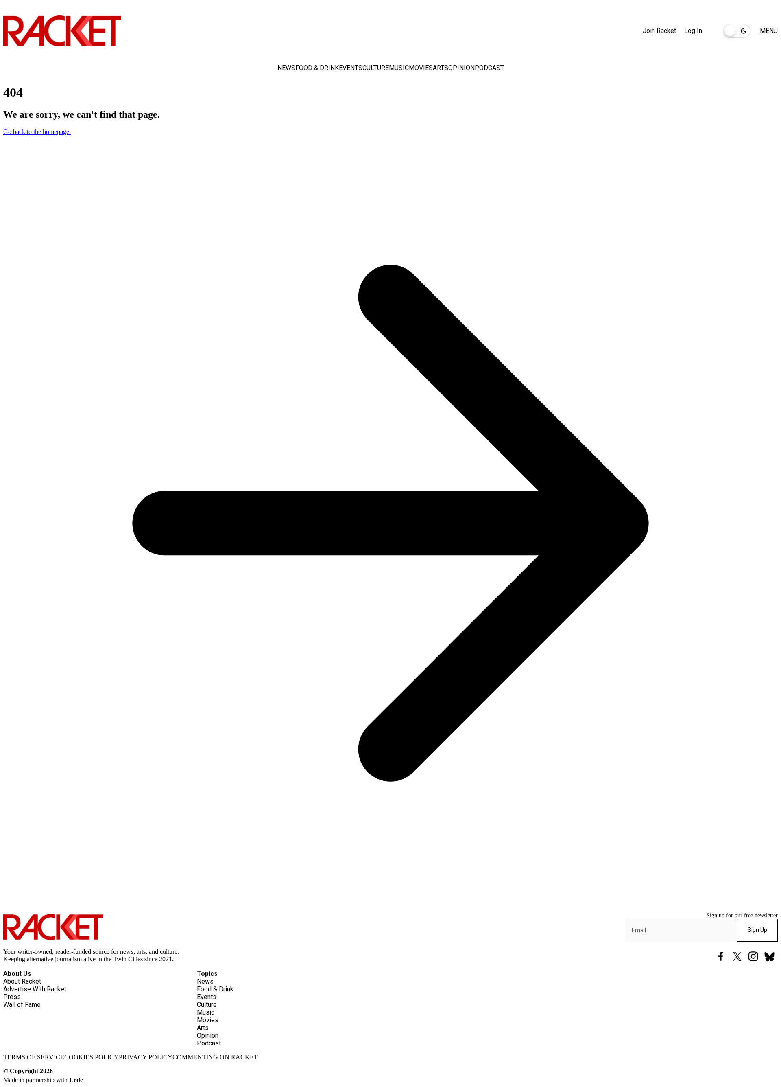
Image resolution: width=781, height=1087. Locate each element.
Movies (421, 68)
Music (399, 68)
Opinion (461, 68)
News (286, 68)
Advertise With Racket (34, 989)
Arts (440, 68)
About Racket (22, 981)
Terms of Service (33, 1057)
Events (350, 68)
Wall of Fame (22, 1004)
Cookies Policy (91, 1057)
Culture (375, 68)
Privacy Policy (145, 1057)
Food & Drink (317, 68)
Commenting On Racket (215, 1057)
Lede (76, 1079)
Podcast (489, 68)
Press (12, 997)
